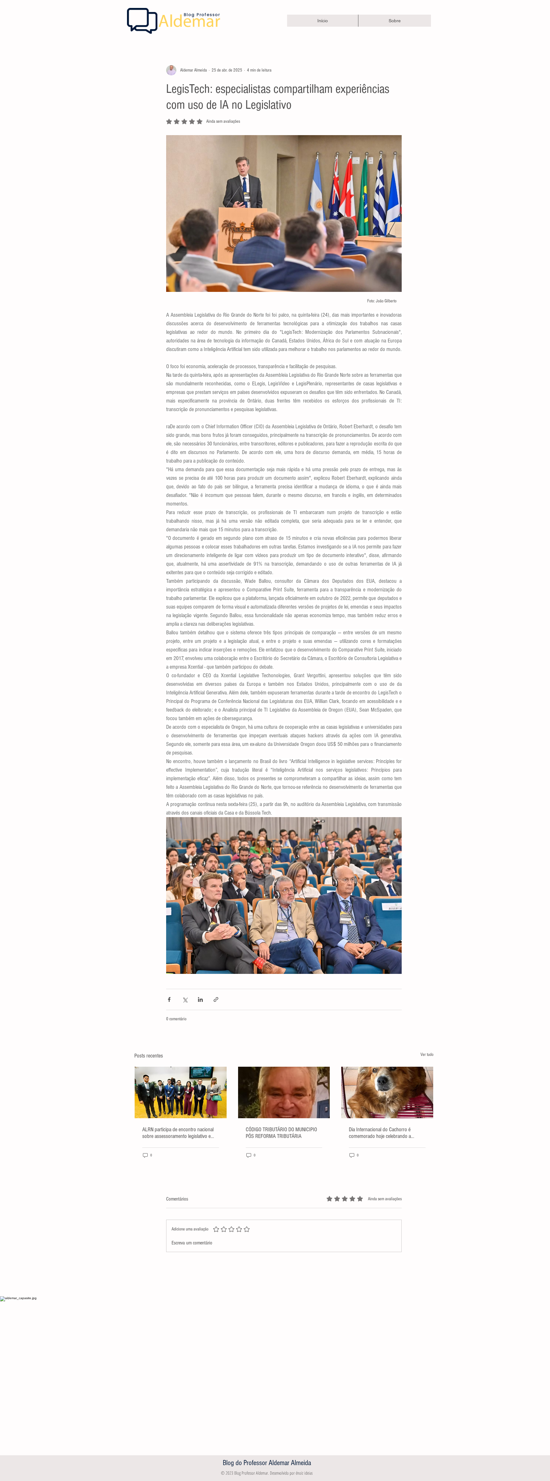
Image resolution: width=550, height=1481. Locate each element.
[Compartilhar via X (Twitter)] (185, 999)
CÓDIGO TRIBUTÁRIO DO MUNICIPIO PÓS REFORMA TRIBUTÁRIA (281, 1133)
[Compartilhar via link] (216, 999)
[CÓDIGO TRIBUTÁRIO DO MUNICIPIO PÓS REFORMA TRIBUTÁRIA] (284, 1092)
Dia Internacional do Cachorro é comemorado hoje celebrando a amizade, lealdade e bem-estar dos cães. (382, 1133)
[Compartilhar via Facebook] (169, 999)
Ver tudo (427, 1054)
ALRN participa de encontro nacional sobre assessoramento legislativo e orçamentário (178, 1133)
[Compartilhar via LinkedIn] (200, 999)
